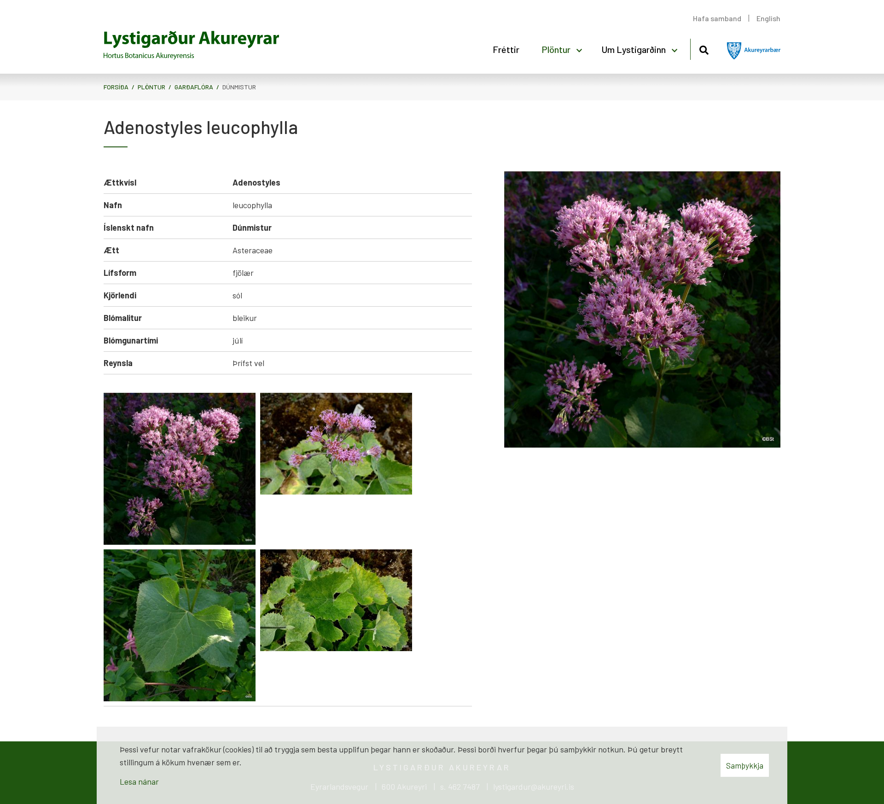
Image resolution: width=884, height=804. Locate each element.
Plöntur (151, 87)
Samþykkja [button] (744, 765)
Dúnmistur (239, 87)
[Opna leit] (703, 48)
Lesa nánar (139, 781)
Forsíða (116, 87)
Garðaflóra (193, 87)
